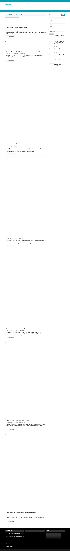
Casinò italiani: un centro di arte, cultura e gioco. (17, 27)
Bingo (51, 20)
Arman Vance (16, 330)
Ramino (51, 26)
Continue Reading (11, 36)
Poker (51, 24)
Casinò (51, 22)
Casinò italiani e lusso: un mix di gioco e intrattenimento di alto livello (59, 42)
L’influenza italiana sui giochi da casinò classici (17, 237)
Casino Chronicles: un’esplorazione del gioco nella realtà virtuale (21, 512)
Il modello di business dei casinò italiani (15, 328)
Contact (10, 11)
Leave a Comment (22, 53)
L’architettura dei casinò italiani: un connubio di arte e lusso (59, 35)
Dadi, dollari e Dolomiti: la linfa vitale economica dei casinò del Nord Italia (23, 51)
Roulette (51, 28)
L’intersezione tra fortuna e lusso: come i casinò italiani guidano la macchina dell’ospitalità (59, 56)
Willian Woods (16, 53)
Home (7, 11)
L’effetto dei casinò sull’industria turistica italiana (17, 420)
